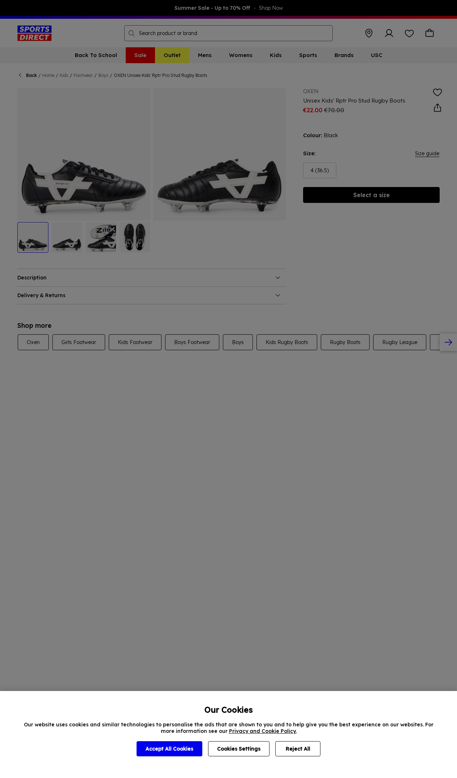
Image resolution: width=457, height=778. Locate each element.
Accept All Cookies (169, 749)
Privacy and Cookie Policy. (263, 731)
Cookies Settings (238, 749)
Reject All (298, 749)
